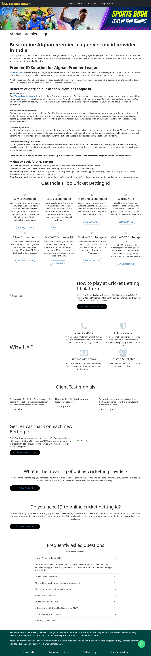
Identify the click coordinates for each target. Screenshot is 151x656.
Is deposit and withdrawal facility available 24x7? (56, 608)
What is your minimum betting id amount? (53, 589)
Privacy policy (29, 652)
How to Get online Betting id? (48, 558)
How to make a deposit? (45, 595)
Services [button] (79, 3)
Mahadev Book (17, 72)
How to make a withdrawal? (47, 601)
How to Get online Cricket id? (47, 576)
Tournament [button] (92, 3)
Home (70, 3)
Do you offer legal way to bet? (48, 614)
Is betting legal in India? (45, 620)
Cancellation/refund (118, 652)
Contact (110, 3)
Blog (103, 3)
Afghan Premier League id (26, 96)
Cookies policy (89, 652)
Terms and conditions (59, 652)
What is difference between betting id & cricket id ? (57, 583)
